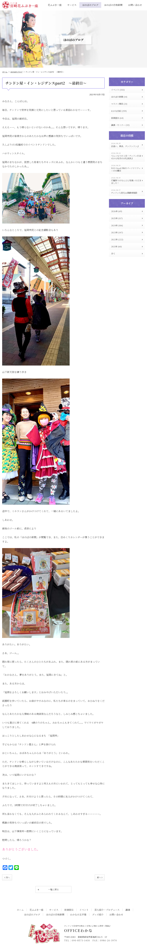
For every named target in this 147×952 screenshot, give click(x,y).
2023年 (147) (117, 232)
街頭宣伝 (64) (117, 117)
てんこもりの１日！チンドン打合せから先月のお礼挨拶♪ (126, 156)
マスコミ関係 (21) (119, 103)
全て (113, 253)
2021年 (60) (116, 246)
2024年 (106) (117, 225)
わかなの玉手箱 (78, 914)
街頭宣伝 (69, 910)
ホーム (4, 72)
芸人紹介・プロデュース (107, 910)
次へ (8, 877)
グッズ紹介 (98, 914)
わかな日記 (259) (119, 110)
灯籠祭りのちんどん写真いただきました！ (126, 180)
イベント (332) (118, 89)
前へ (99, 877)
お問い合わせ (135, 5)
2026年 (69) (116, 211)
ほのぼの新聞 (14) (119, 96)
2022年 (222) (117, 239)
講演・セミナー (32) (120, 125)
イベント (84, 910)
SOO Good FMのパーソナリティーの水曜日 (126, 168)
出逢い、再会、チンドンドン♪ (125, 145)
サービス (72, 5)
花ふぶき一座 (55, 5)
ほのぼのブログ (90, 5)
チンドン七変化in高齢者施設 (124, 191)
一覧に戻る (53, 889)
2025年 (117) (117, 218)
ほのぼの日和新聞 (113, 5)
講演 (127, 910)
